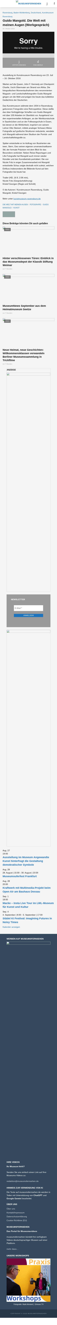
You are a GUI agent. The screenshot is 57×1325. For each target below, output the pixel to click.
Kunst (16, 208)
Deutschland (36, 13)
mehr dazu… (13, 1249)
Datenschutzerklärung (17, 1216)
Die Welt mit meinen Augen (15, 205)
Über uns (11, 1209)
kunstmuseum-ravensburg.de (27, 199)
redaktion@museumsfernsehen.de (23, 1181)
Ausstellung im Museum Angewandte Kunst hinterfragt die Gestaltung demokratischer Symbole (26, 861)
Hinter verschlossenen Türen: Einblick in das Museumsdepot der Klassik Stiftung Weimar (28, 262)
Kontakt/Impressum (16, 1212)
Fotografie (35, 205)
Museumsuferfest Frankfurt (20, 876)
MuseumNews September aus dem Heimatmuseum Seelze (24, 307)
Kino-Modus (38, 65)
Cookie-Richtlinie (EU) (17, 1220)
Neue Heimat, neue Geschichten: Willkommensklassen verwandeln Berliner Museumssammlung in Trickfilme (23, 355)
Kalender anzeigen (11, 927)
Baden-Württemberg (22, 13)
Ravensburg (7, 13)
